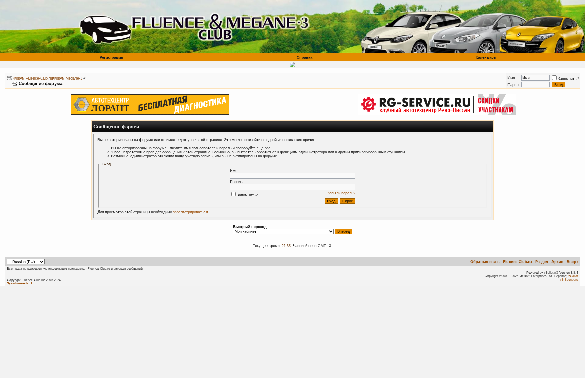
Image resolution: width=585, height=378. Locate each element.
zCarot (573, 276)
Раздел (541, 262)
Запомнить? (568, 78)
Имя (511, 78)
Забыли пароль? (341, 193)
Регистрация (111, 57)
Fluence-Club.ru (517, 262)
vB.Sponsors (569, 279)
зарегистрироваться (190, 212)
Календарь (486, 57)
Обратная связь (485, 262)
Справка (304, 57)
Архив (557, 262)
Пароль (513, 85)
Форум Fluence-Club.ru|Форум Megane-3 (47, 78)
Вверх (572, 262)
